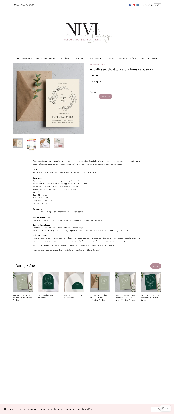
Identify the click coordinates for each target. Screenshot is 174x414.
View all (156, 266)
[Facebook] (130, 4)
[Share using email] (100, 81)
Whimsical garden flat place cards (73, 296)
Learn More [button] (87, 409)
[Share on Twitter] (106, 81)
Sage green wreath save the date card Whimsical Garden (23, 297)
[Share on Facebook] (103, 81)
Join (22, 5)
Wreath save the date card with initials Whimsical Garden (98, 297)
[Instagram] (137, 4)
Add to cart (105, 96)
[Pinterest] (134, 4)
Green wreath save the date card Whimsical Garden (150, 297)
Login (15, 5)
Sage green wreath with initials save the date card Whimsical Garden (125, 297)
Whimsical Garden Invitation (45, 296)
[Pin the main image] (97, 81)
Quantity (93, 92)
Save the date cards (98, 64)
